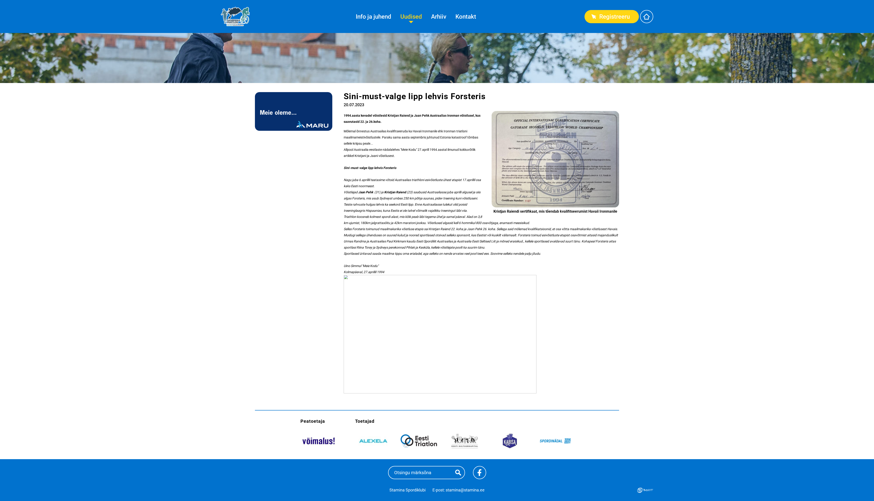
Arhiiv (438, 16)
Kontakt (465, 16)
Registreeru (614, 16)
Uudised (411, 16)
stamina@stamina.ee (465, 490)
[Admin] (1, 2)
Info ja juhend (373, 16)
